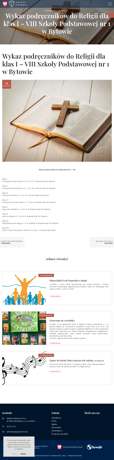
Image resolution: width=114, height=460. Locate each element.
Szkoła (54, 424)
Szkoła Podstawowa (21, 3)
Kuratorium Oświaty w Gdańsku (40, 447)
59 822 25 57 (11, 426)
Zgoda (23, 454)
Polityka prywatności (75, 456)
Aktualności (56, 418)
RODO (54, 421)
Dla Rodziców (57, 430)
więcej (14, 454)
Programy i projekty (60, 434)
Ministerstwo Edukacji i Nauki (72, 447)
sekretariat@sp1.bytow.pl (17, 431)
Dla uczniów (56, 427)
